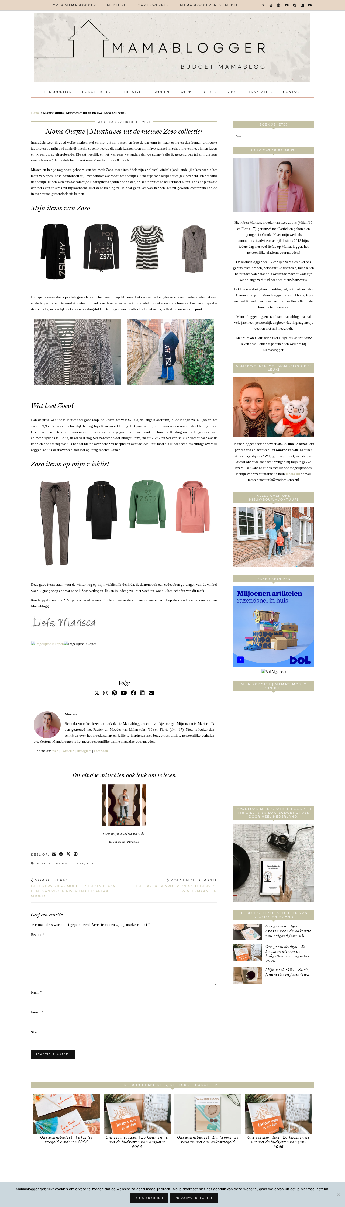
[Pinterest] (279, 5)
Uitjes (209, 92)
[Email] (310, 5)
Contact (292, 92)
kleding (45, 863)
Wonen (162, 92)
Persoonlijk (57, 92)
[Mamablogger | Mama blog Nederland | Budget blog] (172, 47)
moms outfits (70, 863)
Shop (232, 92)
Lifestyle (134, 92)
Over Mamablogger (74, 5)
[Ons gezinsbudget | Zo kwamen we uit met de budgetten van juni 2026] (278, 1114)
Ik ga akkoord (148, 1198)
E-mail (37, 1012)
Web (55, 751)
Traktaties (260, 92)
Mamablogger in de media (209, 5)
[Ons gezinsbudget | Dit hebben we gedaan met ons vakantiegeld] (208, 1114)
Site (34, 1032)
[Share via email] (54, 854)
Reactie (38, 935)
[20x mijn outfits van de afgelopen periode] (124, 805)
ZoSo (91, 863)
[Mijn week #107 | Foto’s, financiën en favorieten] (247, 975)
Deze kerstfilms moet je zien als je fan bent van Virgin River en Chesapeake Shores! (73, 888)
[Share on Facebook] (61, 854)
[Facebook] (295, 5)
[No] (338, 1194)
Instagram (84, 751)
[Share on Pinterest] (76, 854)
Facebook (101, 751)
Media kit (117, 5)
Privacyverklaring (194, 1198)
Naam (36, 992)
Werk (186, 92)
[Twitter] (264, 5)
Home (35, 113)
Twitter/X (68, 751)
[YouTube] (287, 5)
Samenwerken (153, 5)
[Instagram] (271, 5)
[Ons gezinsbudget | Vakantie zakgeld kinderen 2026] (66, 1114)
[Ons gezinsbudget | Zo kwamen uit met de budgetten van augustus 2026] (247, 952)
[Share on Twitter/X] (68, 854)
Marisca (105, 122)
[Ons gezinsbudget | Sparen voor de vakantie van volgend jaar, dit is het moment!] (247, 932)
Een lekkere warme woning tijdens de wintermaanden (175, 885)
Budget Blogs (97, 92)
